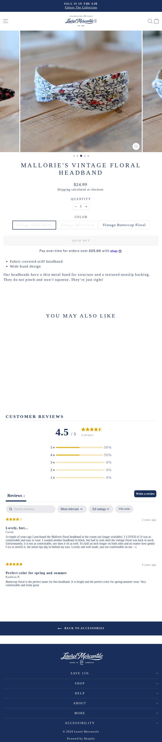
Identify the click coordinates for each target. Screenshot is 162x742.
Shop (80, 683)
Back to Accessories (84, 628)
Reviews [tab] (16, 495)
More (79, 713)
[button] (81, 447)
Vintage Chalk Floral (34, 225)
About (79, 703)
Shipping (63, 189)
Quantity (81, 199)
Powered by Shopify (81, 738)
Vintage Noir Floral (77, 225)
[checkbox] (124, 509)
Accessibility (80, 723)
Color (81, 217)
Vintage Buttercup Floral (124, 225)
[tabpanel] (81, 549)
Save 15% (80, 673)
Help (80, 693)
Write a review (145, 493)
